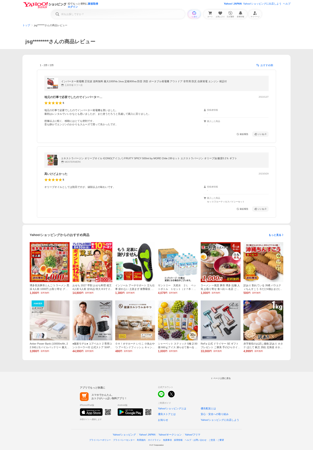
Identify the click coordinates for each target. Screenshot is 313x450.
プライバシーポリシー (100, 440)
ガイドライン (154, 440)
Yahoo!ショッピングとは (172, 408)
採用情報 (178, 440)
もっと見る (275, 234)
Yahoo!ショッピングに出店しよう (262, 3)
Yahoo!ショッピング (124, 434)
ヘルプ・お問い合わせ (195, 440)
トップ (26, 25)
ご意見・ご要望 (216, 440)
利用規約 (141, 440)
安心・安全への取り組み (215, 414)
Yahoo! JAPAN (233, 3)
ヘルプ (287, 3)
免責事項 (167, 440)
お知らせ (163, 419)
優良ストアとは (167, 414)
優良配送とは (208, 408)
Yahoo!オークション (170, 434)
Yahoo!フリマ (192, 434)
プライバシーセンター (124, 440)
